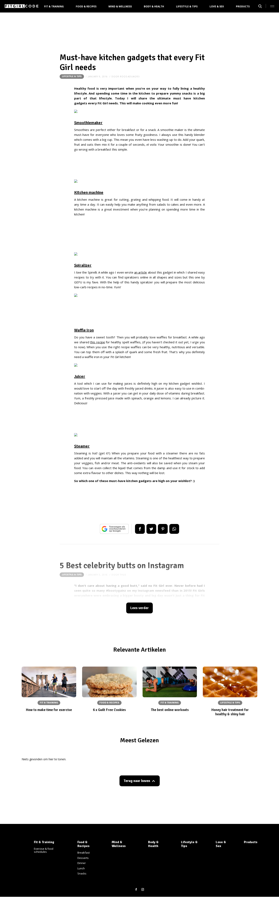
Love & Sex (217, 6)
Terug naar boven (137, 781)
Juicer (79, 376)
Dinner (81, 863)
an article (140, 272)
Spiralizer (83, 265)
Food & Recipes (86, 6)
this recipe (97, 342)
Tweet (151, 529)
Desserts (83, 858)
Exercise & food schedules (43, 850)
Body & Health (154, 6)
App (174, 529)
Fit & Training (54, 6)
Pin (163, 529)
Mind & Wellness (120, 6)
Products (243, 6)
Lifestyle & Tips (187, 6)
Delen (140, 529)
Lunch (81, 868)
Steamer (82, 446)
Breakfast (83, 852)
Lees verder (139, 608)
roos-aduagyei (130, 76)
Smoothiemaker (88, 122)
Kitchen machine (88, 192)
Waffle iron (84, 330)
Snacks (81, 873)
